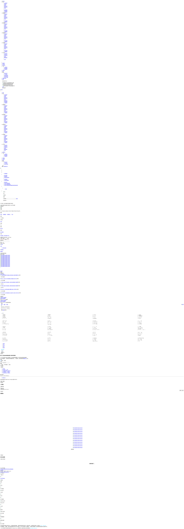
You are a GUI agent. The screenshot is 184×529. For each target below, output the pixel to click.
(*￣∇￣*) (4, 318)
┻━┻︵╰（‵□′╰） (141, 329)
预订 (5, 239)
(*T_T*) (49, 332)
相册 (5, 5)
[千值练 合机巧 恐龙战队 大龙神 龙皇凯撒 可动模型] (9, 282)
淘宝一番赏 (6, 77)
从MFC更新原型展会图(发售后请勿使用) (11, 185)
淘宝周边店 (6, 76)
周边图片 (5, 176)
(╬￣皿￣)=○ (140, 328)
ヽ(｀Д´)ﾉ (49, 327)
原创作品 (5, 54)
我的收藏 (5, 30)
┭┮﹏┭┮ (140, 333)
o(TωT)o (4, 332)
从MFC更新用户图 (7, 184)
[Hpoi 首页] (3, 1)
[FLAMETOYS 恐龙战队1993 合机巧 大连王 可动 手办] (9, 292)
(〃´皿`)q (49, 328)
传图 (3, 172)
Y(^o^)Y (94, 320)
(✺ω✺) (49, 314)
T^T (48, 333)
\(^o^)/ (49, 320)
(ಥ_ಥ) (139, 335)
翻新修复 (5, 57)
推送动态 (5, 182)
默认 (2, 304)
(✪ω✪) (4, 314)
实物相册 (5, 173)
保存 (3, 381)
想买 (3, 239)
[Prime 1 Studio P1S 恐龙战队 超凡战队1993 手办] (8, 278)
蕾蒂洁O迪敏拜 (3, 298)
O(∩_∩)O (49, 321)
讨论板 (3, 64)
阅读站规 (2, 349)
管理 (3, 181)
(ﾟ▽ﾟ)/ (49, 322)
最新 (4, 304)
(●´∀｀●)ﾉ (5, 320)
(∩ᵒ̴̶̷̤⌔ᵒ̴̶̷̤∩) (94, 314)
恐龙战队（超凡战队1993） (5, 235)
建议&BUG (7, 472)
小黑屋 (3, 70)
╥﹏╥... (94, 333)
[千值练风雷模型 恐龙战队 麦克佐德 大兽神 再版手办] (9, 275)
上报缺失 (5, 31)
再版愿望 (5, 100)
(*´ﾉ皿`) (139, 326)
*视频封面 (2, 386)
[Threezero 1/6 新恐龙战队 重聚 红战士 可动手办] (8, 289)
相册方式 (24, 358)
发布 (5, 59)
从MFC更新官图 (7, 183)
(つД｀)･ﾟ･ (95, 335)
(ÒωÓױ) (139, 318)
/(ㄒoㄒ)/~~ (5, 333)
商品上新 (5, 73)
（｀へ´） (4, 328)
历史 (3, 71)
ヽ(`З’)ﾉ (94, 327)
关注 (1, 239)
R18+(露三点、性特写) (6, 372)
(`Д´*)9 (49, 326)
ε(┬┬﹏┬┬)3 (5, 334)
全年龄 (4, 368)
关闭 (1, 381)
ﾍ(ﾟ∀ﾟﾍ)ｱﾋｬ (95, 323)
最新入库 (5, 7)
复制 (17, 198)
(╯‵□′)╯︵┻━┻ (96, 329)
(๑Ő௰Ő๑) (94, 318)
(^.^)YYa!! (140, 323)
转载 (5, 360)
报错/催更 (3, 186)
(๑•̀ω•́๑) (4, 317)
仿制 (9, 364)
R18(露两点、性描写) (6, 371)
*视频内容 (2, 388)
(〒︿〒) (139, 334)
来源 (1, 359)
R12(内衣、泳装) (5, 369)
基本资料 (5, 175)
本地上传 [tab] (3, 377)
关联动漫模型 (6, 180)
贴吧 (4, 472)
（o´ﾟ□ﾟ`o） (5, 335)
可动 (12, 214)
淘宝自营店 (6, 75)
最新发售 (5, 6)
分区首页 (5, 3)
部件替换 (6, 364)
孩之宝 (1, 228)
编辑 (3, 174)
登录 (3, 79)
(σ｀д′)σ (4, 329)
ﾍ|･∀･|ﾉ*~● (95, 321)
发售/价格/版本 (6, 177)
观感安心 (8, 214)
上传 (182, 390)
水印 (1, 361)
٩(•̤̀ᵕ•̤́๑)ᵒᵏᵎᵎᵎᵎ (49, 318)
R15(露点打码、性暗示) (6, 370)
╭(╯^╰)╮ (95, 334)
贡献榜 (3, 63)
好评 (5, 8)
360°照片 (3, 65)
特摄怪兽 (4, 214)
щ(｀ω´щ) (95, 328)
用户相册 (3, 171)
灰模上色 (5, 55)
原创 (2, 360)
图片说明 (1, 374)
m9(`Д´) (4, 326)
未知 (1, 214)
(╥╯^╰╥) (140, 332)
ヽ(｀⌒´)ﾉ (95, 326)
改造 (5, 56)
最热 (7, 304)
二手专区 (5, 74)
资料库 (5, 4)
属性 (1, 363)
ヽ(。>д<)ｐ (50, 335)
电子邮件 (1, 472)
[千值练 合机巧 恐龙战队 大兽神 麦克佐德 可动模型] (9, 285)
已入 (8, 239)
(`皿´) (4, 327)
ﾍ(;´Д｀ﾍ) (49, 334)
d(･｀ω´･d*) (140, 327)
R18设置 (1, 365)
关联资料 (5, 179)
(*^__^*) (4, 321)
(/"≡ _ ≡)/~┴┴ (50, 329)
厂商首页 (5, 67)
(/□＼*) (94, 332)
